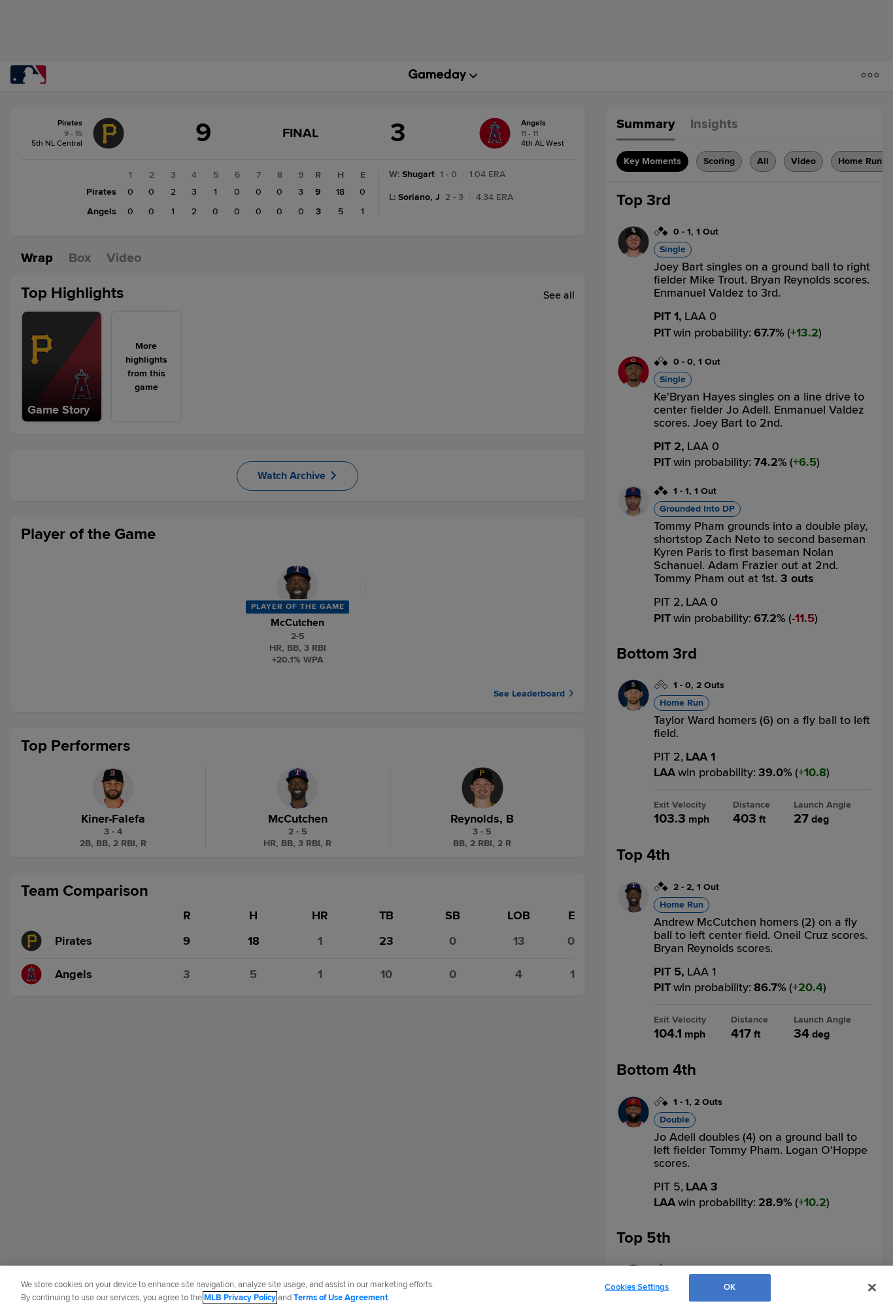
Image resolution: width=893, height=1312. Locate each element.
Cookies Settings (637, 1287)
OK (729, 1287)
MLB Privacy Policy (240, 1297)
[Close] (872, 1287)
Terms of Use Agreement (341, 1297)
